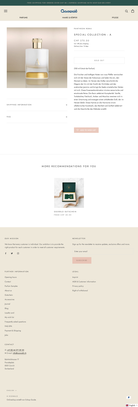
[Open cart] (132, 11)
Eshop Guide (30, 399)
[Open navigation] (5, 11)
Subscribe (81, 260)
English (10, 390)
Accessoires (9, 299)
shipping (85, 44)
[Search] (126, 11)
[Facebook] (6, 253)
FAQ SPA (8, 326)
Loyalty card (9, 312)
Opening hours (11, 277)
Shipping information (19, 105)
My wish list (9, 317)
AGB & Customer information (84, 281)
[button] (132, 405)
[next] (130, 194)
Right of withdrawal (80, 290)
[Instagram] (18, 253)
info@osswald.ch (19, 353)
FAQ (9, 117)
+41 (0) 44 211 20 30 (15, 350)
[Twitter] (12, 253)
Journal (7, 304)
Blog (6, 308)
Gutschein (9, 295)
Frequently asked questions (15, 321)
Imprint (75, 277)
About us (8, 290)
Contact (8, 281)
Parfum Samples (11, 286)
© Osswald (12, 396)
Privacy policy (78, 286)
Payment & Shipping (13, 330)
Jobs (6, 335)
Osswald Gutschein (65, 211)
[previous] (8, 194)
